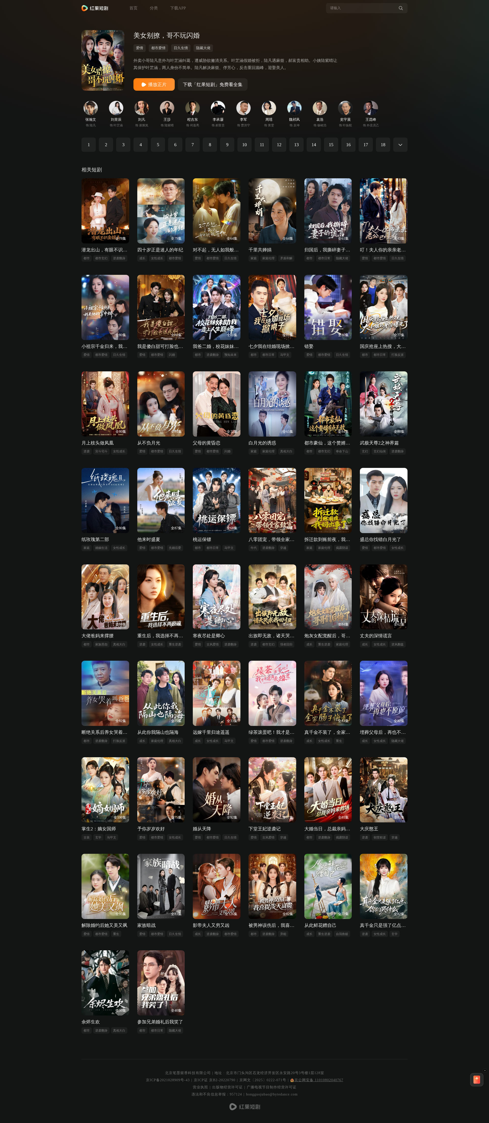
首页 (133, 8)
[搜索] (401, 8)
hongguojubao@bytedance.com (272, 1094)
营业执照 (200, 1087)
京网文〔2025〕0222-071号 (262, 1080)
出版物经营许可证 (227, 1087)
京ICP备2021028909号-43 (168, 1080)
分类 (154, 8)
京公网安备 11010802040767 (318, 1080)
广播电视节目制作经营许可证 (271, 1087)
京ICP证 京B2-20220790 (214, 1080)
